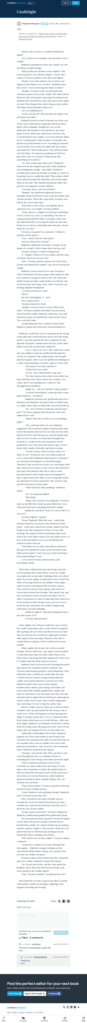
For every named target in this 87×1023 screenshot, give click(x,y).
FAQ (9, 1012)
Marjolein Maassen (40, 957)
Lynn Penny (36, 944)
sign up (30, 931)
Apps (30, 3)
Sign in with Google (33, 994)
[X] (64, 1007)
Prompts (23, 1021)
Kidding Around (25, 39)
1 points (28, 944)
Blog (83, 1021)
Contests (44, 1021)
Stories (65, 1021)
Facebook (53, 994)
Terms (14, 1012)
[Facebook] (75, 1007)
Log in (75, 3)
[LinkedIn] (71, 1007)
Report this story (24, 907)
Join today (13, 994)
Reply (21, 951)
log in (38, 931)
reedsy (16, 3)
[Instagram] (67, 1007)
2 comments (64, 23)
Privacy (22, 1012)
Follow (43, 23)
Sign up (66, 3)
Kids (19, 29)
